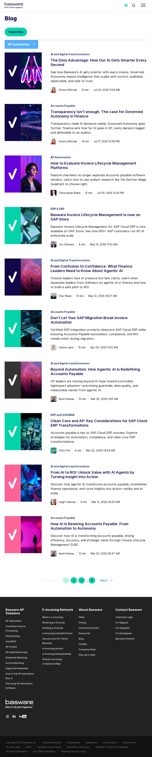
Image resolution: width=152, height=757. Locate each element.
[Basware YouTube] (23, 716)
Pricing (82, 622)
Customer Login (124, 617)
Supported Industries (17, 668)
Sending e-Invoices (52, 628)
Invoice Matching (15, 663)
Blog (81, 638)
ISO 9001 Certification (16, 751)
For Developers (123, 633)
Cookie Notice (73, 742)
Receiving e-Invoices (53, 622)
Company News (87, 649)
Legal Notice (92, 742)
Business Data (13, 747)
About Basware (90, 610)
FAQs (82, 617)
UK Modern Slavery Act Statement (111, 747)
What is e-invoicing (52, 617)
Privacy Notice (110, 742)
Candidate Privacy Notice (49, 747)
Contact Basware (128, 610)
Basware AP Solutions (15, 611)
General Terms (129, 742)
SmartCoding (13, 636)
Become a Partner (124, 638)
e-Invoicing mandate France (57, 633)
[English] (126, 6)
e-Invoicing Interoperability (56, 653)
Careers (83, 644)
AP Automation (14, 620)
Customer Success (89, 628)
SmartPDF (11, 641)
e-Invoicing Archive (52, 648)
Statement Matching (16, 657)
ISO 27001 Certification (44, 751)
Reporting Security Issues (73, 751)
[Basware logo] (19, 708)
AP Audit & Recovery (16, 652)
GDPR (28, 747)
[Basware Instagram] (7, 716)
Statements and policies (78, 747)
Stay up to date (87, 654)
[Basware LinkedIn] (14, 716)
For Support (121, 622)
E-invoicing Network (57, 610)
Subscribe (15, 32)
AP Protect (11, 646)
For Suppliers (122, 628)
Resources (84, 633)
